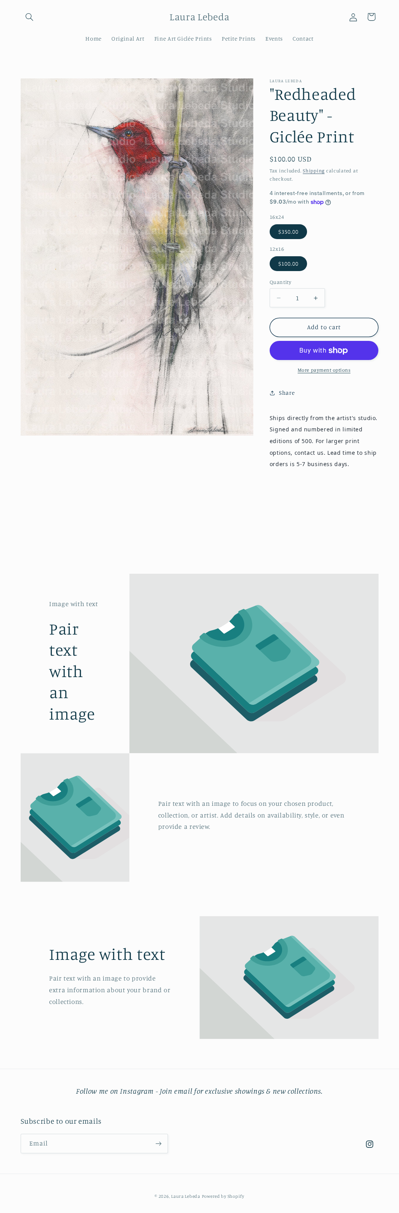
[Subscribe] (158, 1143)
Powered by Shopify (223, 1196)
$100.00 (288, 263)
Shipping (314, 171)
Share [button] (287, 392)
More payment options (324, 370)
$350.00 (288, 231)
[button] (30, 17)
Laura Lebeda (185, 1196)
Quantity (280, 282)
